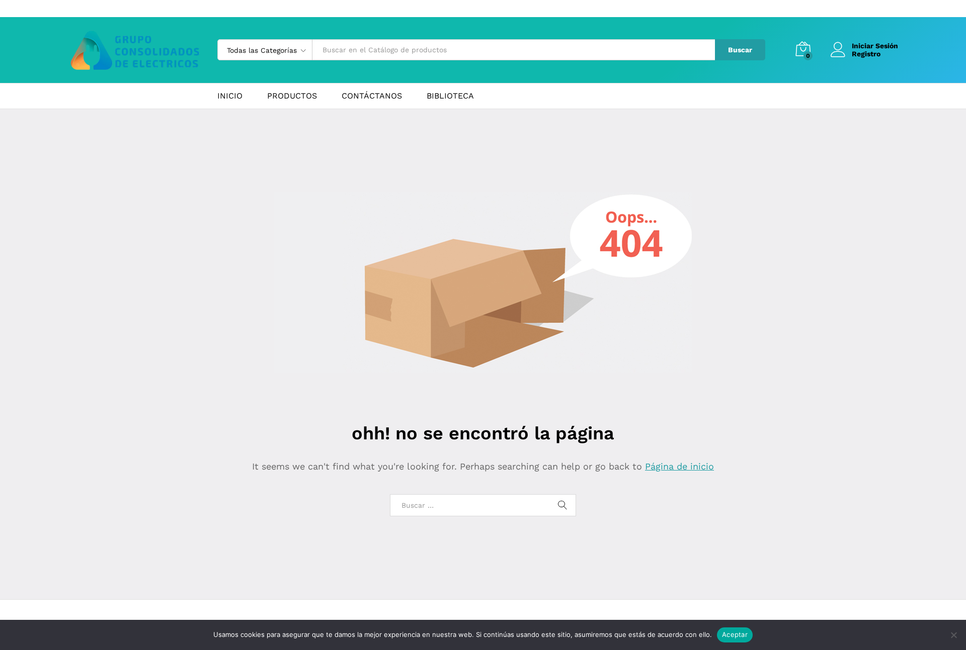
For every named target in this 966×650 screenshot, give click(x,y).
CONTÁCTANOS (372, 96)
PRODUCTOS (292, 96)
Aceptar (735, 634)
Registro (866, 54)
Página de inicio (679, 466)
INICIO (230, 96)
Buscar (740, 50)
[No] (953, 635)
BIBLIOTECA (450, 96)
